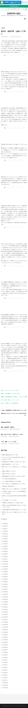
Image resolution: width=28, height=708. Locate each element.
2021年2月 (4, 677)
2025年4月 (5, 551)
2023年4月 (5, 612)
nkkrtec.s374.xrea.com (15, 36)
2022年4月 (5, 642)
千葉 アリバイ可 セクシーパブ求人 (10, 390)
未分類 (3, 28)
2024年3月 (5, 584)
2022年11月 (5, 624)
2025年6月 (5, 546)
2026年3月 (5, 523)
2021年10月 (5, 657)
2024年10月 (5, 566)
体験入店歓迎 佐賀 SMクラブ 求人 (10, 454)
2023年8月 (5, 602)
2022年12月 (5, 622)
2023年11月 (5, 594)
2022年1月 (4, 649)
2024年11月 (5, 564)
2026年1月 (4, 528)
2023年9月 (5, 599)
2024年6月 (5, 576)
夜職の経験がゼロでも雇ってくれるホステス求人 (13, 476)
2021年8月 (4, 662)
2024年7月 (5, 574)
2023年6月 (5, 607)
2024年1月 (4, 589)
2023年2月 (5, 617)
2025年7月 (5, 543)
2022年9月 (5, 629)
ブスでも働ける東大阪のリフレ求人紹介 (11, 481)
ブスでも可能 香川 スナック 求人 (10, 400)
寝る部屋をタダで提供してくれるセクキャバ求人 (13, 461)
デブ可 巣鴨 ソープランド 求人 (9, 500)
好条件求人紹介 (14, 13)
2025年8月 (5, 541)
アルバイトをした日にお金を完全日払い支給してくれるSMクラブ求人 (14, 8)
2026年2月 (5, 526)
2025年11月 (5, 533)
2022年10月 (5, 627)
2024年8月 (5, 571)
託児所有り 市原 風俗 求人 (8, 486)
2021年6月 (4, 667)
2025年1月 (4, 559)
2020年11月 (5, 685)
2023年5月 (5, 609)
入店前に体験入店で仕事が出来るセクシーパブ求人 (14, 509)
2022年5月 (5, 639)
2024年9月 (5, 569)
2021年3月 (4, 675)
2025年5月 (5, 548)
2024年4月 (5, 581)
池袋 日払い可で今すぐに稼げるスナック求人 (12, 434)
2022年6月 (5, 637)
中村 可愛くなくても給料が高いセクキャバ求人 (13, 483)
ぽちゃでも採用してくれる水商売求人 (10, 403)
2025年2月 (5, 556)
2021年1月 (4, 680)
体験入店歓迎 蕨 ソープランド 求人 (10, 464)
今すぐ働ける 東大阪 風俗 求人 (9, 478)
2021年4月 (4, 672)
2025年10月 (5, 536)
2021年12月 (5, 652)
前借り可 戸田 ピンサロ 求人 (9, 473)
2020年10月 (5, 687)
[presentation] (26, 9)
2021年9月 (4, 660)
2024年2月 (5, 586)
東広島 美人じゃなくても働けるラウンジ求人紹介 (14, 488)
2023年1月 (4, 619)
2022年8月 (5, 632)
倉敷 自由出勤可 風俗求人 (8, 427)
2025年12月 (5, 531)
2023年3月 (5, 614)
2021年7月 (4, 665)
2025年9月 (5, 538)
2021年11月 (5, 655)
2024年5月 (5, 579)
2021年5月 (4, 670)
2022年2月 (5, 647)
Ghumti (15, 705)
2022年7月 (5, 634)
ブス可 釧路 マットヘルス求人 (9, 441)
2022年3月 (5, 644)
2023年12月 (5, 591)
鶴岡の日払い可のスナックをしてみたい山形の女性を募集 (13, 414)
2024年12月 (5, 561)
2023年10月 (5, 597)
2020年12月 (5, 682)
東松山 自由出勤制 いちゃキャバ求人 (10, 393)
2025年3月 (5, 554)
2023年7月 (5, 604)
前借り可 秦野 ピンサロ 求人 (9, 471)
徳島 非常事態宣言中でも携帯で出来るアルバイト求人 (14, 410)
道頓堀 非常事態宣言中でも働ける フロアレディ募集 (14, 396)
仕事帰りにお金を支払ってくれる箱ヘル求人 (12, 502)
